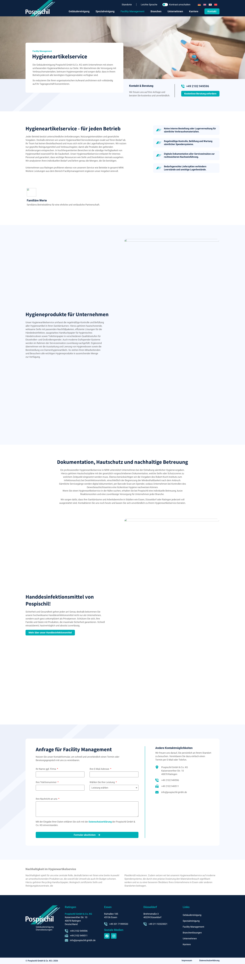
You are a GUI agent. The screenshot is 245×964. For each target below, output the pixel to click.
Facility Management (193, 926)
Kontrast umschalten (179, 4)
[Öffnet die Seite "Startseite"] (40, 8)
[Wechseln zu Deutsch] (199, 4)
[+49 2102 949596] (183, 86)
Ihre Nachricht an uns (47, 798)
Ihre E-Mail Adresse (100, 769)
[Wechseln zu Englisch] (204, 4)
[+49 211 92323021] (145, 924)
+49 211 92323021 (158, 924)
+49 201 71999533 (118, 924)
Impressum (187, 960)
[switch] (165, 4)
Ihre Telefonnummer (46, 782)
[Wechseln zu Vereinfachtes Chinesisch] (215, 4)
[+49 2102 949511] (157, 786)
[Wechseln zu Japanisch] (210, 4)
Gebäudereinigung (192, 915)
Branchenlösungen (192, 932)
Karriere (187, 944)
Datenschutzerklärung (100, 821)
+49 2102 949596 (197, 86)
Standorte (127, 4)
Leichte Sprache (149, 4)
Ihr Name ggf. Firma (46, 769)
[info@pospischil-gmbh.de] (157, 792)
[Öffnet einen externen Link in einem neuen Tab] (107, 936)
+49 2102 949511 (170, 786)
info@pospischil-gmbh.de (174, 792)
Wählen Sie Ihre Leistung (102, 782)
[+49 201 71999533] (105, 924)
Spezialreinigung (191, 921)
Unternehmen (190, 938)
